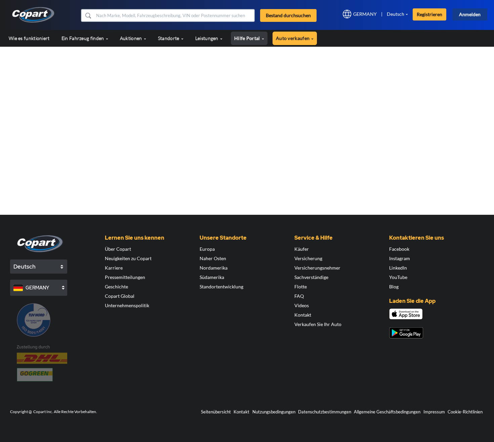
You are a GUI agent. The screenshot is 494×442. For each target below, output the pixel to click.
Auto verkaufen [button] (293, 38)
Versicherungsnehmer (317, 268)
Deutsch (395, 14)
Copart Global (119, 296)
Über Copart (118, 249)
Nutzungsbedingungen (273, 411)
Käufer (301, 249)
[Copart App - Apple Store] (406, 314)
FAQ (299, 296)
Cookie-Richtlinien (465, 411)
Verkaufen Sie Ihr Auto (317, 324)
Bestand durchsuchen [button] (288, 15)
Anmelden (470, 14)
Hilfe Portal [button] (247, 38)
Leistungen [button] (207, 38)
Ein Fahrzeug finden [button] (83, 38)
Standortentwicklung (221, 286)
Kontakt (302, 315)
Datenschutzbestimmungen (324, 411)
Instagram (399, 258)
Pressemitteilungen (125, 277)
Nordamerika (214, 268)
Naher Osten (213, 258)
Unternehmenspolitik (127, 305)
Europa (207, 249)
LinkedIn (398, 268)
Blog (394, 286)
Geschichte (116, 286)
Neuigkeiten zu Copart (128, 258)
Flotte (300, 286)
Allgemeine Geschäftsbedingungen (387, 411)
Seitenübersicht (216, 411)
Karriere (114, 268)
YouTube (398, 277)
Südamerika (212, 277)
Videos (301, 305)
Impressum (434, 411)
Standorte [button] (169, 38)
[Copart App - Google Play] (406, 332)
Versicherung (308, 258)
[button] (88, 15)
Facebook (399, 249)
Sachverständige (311, 277)
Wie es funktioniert (29, 38)
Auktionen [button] (131, 38)
